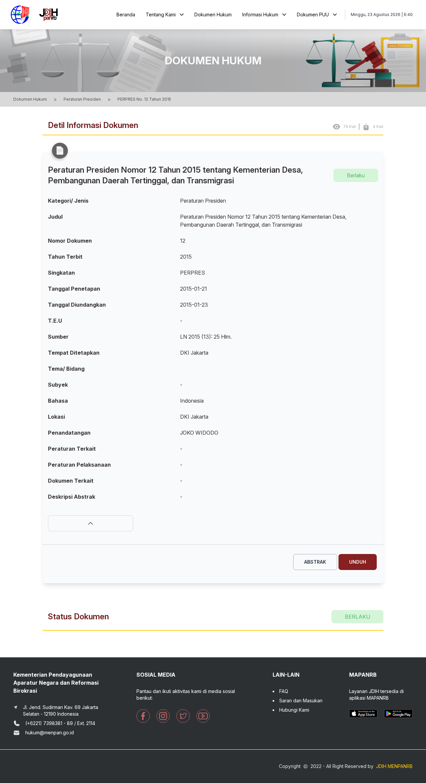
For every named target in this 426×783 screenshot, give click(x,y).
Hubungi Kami (294, 710)
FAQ (283, 691)
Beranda (125, 14)
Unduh (357, 562)
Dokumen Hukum (213, 14)
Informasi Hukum (260, 14)
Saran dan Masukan (300, 700)
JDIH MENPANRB (394, 766)
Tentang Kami (161, 14)
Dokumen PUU (313, 14)
